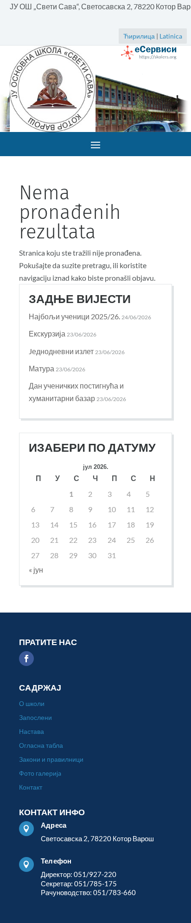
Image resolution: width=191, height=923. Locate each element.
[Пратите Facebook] (26, 658)
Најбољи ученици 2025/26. (74, 316)
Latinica (170, 36)
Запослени (35, 717)
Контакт (30, 787)
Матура (41, 368)
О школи (32, 703)
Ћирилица (139, 36)
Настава (31, 731)
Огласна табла (41, 745)
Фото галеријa (40, 773)
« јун (36, 569)
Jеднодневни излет (61, 351)
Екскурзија (47, 333)
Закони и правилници (51, 759)
